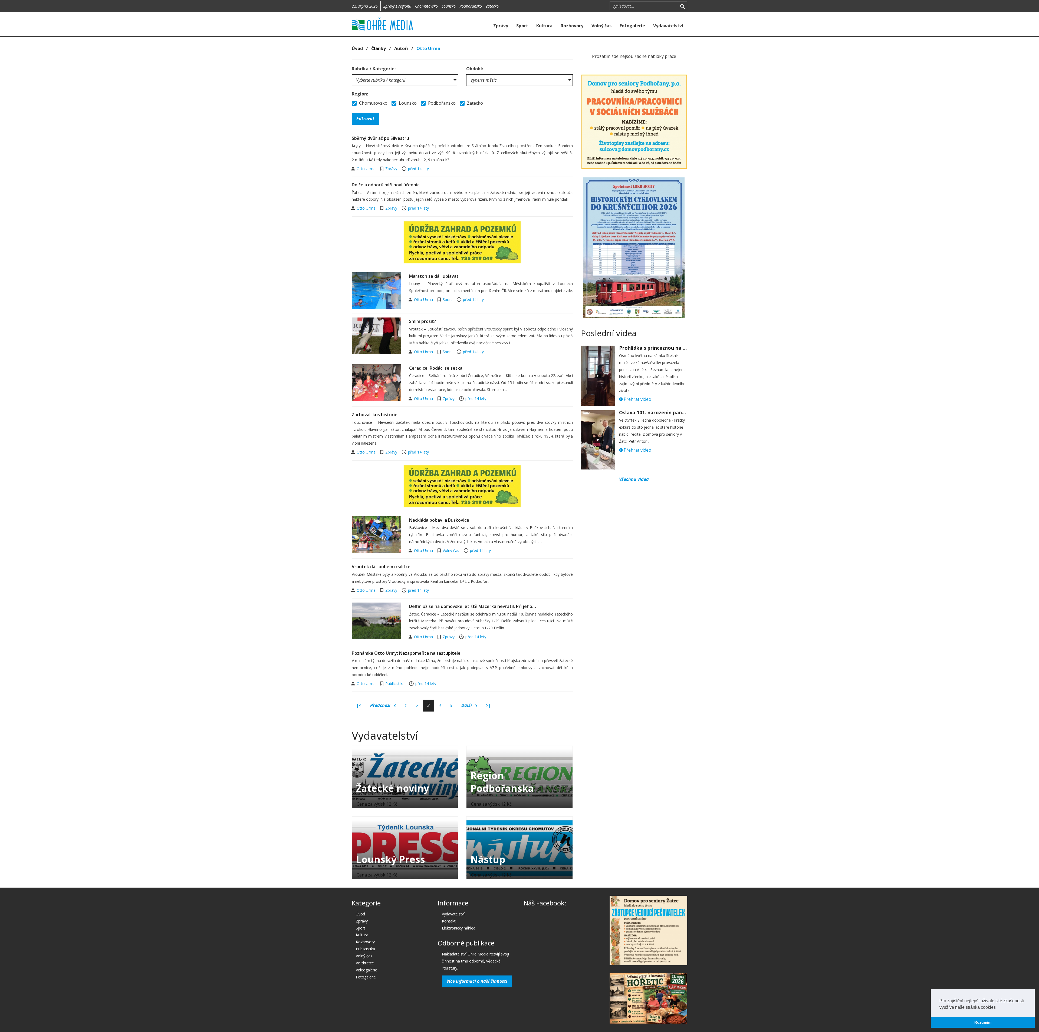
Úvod (357, 48)
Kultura (544, 26)
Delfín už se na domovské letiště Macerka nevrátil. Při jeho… (472, 606)
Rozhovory (572, 26)
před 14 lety (418, 168)
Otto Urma (367, 168)
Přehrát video (637, 399)
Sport (522, 26)
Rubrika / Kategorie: (374, 69)
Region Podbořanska (502, 782)
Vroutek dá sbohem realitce (381, 567)
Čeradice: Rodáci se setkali (437, 368)
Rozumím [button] (982, 1022)
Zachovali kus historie (374, 415)
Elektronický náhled (458, 928)
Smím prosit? (422, 321)
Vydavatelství (668, 26)
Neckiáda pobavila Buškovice (439, 520)
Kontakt (449, 921)
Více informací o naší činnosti (476, 981)
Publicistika (395, 683)
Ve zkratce (365, 962)
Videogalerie (366, 970)
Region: (360, 94)
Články (378, 48)
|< (358, 705)
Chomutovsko (426, 6)
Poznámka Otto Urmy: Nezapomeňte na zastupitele (406, 653)
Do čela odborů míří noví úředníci (386, 185)
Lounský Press (390, 859)
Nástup (488, 859)
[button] (997, 1007)
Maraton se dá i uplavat (434, 276)
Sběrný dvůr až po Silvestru (380, 138)
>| (488, 705)
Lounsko (449, 6)
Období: (474, 69)
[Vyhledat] (682, 6)
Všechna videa (634, 479)
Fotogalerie (632, 26)
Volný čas (601, 26)
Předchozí (381, 705)
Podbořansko (470, 6)
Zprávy (500, 26)
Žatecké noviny (392, 788)
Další (467, 705)
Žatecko (492, 6)
